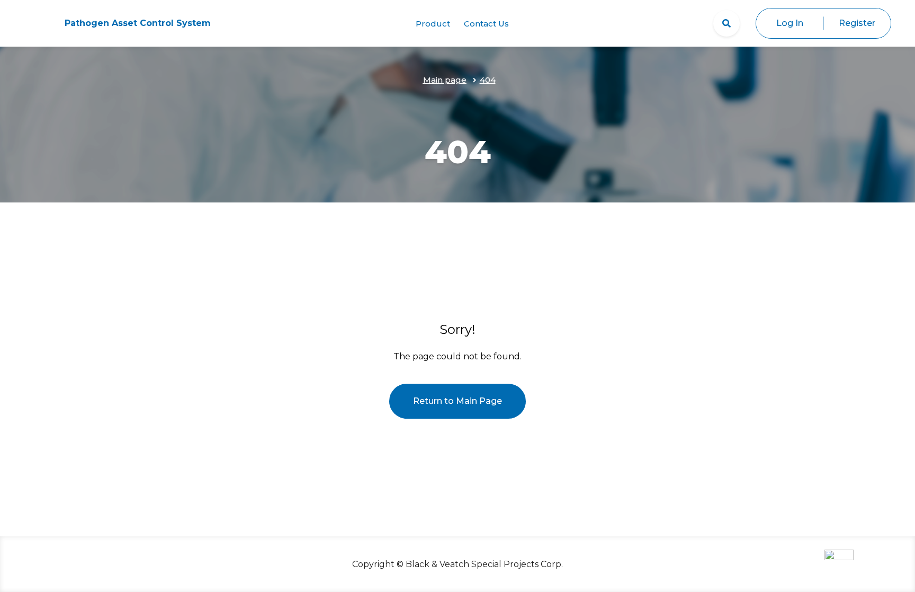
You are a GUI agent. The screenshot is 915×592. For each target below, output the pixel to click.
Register (857, 23)
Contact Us (486, 24)
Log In (789, 23)
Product (433, 24)
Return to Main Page (457, 401)
